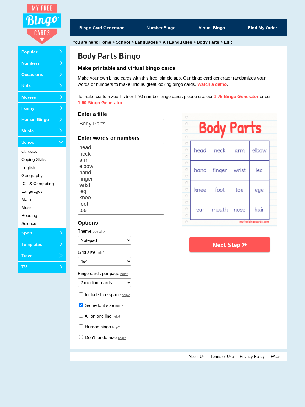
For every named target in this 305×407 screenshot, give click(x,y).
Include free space (102, 294)
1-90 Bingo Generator (100, 102)
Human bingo (97, 326)
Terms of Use (222, 356)
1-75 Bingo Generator (236, 96)
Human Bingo (35, 119)
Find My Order (262, 27)
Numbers (30, 63)
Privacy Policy (252, 356)
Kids (26, 85)
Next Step (229, 244)
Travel (27, 255)
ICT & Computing (37, 183)
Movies (28, 97)
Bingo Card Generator (101, 27)
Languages (32, 191)
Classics (29, 151)
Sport (26, 233)
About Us (197, 356)
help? (100, 252)
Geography (32, 175)
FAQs (276, 356)
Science (28, 223)
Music (27, 130)
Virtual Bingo (212, 27)
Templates (31, 244)
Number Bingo (161, 27)
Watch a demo (212, 84)
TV (24, 267)
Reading (29, 215)
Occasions (32, 74)
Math (26, 199)
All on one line (97, 316)
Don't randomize (100, 337)
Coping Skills (33, 159)
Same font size (99, 305)
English (28, 167)
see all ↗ (99, 231)
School (28, 142)
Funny (28, 108)
